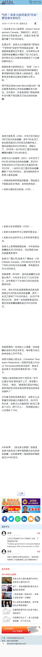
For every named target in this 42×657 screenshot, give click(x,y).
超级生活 (23, 23)
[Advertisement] (21, 8)
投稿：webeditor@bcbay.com (14, 643)
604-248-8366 (12, 641)
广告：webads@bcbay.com (13, 638)
